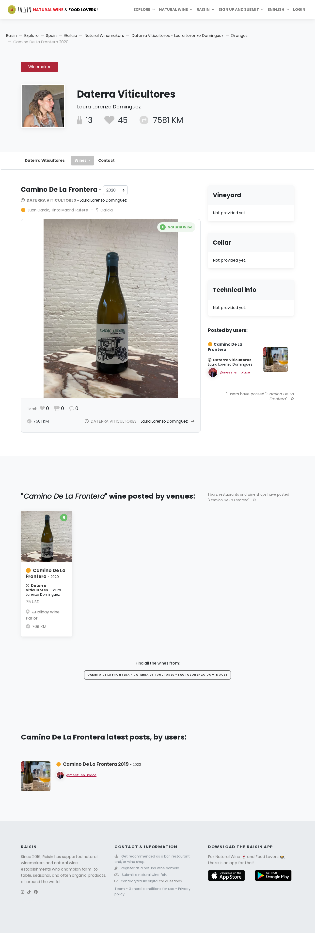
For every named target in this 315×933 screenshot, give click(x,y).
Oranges (239, 35)
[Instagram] (22, 892)
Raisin (11, 35)
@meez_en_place (235, 372)
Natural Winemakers (104, 35)
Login (299, 9)
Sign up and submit (239, 9)
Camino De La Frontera (45, 573)
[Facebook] (36, 892)
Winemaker (39, 67)
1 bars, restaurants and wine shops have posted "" (248, 497)
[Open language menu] (287, 10)
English (276, 9)
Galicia (70, 35)
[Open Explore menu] (153, 10)
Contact (106, 160)
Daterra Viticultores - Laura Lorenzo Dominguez (177, 35)
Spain (51, 35)
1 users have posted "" (260, 396)
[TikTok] (29, 892)
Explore (142, 9)
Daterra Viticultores (45, 160)
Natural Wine (227, 856)
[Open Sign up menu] (262, 10)
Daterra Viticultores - (76, 200)
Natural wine (173, 9)
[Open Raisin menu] (213, 10)
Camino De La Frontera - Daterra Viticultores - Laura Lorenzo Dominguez (157, 675)
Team (120, 888)
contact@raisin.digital (139, 881)
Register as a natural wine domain (150, 868)
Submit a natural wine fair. (144, 874)
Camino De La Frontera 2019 (102, 764)
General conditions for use (152, 888)
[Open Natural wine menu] (191, 10)
